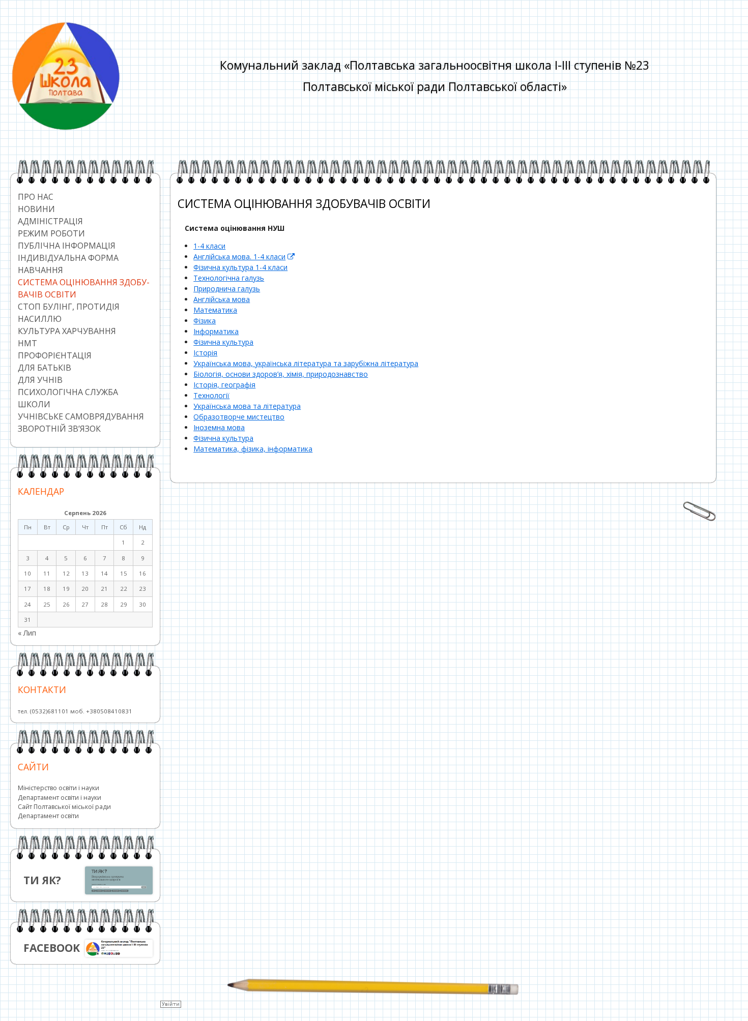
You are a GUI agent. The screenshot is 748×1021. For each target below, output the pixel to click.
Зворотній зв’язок (59, 428)
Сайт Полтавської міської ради (64, 806)
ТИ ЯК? (42, 880)
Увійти (171, 1004)
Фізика (204, 320)
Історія (205, 352)
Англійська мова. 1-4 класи (244, 256)
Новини (36, 209)
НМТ (27, 343)
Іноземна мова (219, 427)
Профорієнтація (55, 355)
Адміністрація (50, 221)
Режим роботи (51, 233)
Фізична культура (223, 342)
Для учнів (40, 379)
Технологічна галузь (228, 278)
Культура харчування (67, 331)
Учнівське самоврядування (81, 416)
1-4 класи (209, 246)
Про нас (35, 196)
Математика (215, 310)
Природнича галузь (226, 288)
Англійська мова (221, 299)
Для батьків (44, 367)
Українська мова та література (247, 406)
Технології (211, 395)
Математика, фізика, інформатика (252, 449)
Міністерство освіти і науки (58, 788)
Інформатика (216, 331)
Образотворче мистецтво (238, 417)
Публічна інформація (67, 245)
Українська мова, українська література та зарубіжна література (305, 363)
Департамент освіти (48, 816)
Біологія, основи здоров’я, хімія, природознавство (280, 374)
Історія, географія (224, 384)
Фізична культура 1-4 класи (240, 267)
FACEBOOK (51, 948)
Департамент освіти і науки (59, 797)
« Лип (27, 633)
